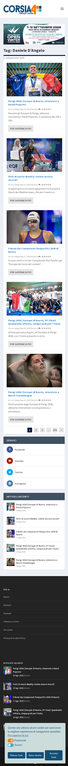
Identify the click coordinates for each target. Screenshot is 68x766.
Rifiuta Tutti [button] (16, 755)
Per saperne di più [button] (18, 735)
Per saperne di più (20, 128)
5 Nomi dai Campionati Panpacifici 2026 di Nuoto (37, 533)
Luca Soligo (14, 109)
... (48, 430)
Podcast (7, 613)
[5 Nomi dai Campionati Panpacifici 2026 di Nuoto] (34, 227)
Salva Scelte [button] (35, 755)
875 (55, 430)
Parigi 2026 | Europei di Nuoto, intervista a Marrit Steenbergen (36, 561)
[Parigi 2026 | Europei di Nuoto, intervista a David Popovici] (34, 79)
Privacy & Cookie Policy (14, 638)
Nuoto (33, 109)
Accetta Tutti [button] (54, 755)
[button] (11, 740)
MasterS (7, 605)
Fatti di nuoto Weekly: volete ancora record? (37, 518)
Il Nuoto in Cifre (11, 621)
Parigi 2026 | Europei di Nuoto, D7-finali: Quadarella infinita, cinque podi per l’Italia (34, 322)
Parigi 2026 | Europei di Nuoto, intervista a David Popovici (36, 506)
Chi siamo (8, 630)
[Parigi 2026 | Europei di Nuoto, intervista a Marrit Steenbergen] (34, 370)
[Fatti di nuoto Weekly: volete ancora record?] (34, 155)
